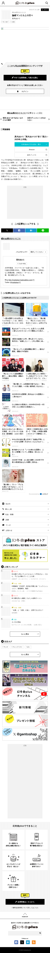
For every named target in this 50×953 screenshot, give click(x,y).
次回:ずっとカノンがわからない (36, 119)
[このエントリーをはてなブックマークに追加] (28, 943)
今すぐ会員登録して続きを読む (26, 78)
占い (28, 647)
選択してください (36, 252)
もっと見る (25, 634)
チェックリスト (17, 647)
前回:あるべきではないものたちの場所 (13, 119)
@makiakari (14, 282)
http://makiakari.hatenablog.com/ (20, 280)
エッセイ (5, 22)
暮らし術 (8, 509)
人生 (13, 22)
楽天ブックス (31, 155)
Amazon (32, 149)
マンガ (8, 525)
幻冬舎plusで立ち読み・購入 (31, 144)
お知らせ (9, 530)
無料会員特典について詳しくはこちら (25, 908)
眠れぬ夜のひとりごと (19, 12)
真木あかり (20, 260)
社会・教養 (9, 514)
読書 (7, 520)
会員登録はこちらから (26, 902)
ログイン (25, 91)
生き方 (8, 504)
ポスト (46, 10)
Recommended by (34, 494)
